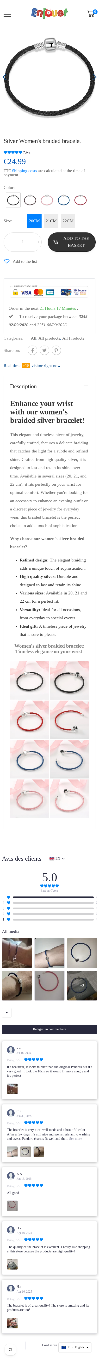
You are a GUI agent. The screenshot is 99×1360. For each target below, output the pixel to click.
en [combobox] (58, 858)
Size (8, 220)
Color (9, 187)
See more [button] (75, 1139)
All (33, 338)
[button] (94, 77)
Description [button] (23, 386)
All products (49, 338)
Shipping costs (24, 170)
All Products (73, 338)
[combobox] (7, 1013)
